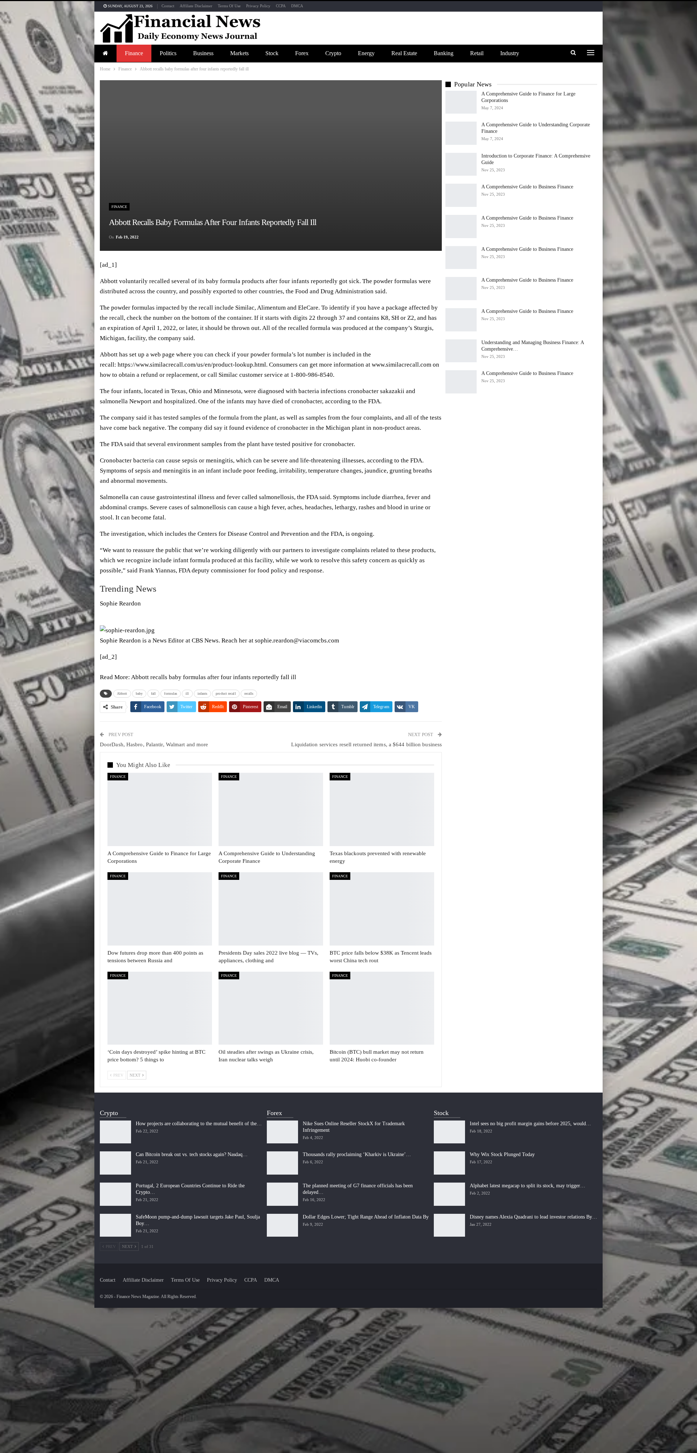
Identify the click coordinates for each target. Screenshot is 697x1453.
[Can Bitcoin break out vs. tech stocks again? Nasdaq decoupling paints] (115, 1163)
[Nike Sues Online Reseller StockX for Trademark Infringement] (282, 1132)
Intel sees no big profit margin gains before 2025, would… (530, 1123)
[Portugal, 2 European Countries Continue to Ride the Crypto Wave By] (115, 1194)
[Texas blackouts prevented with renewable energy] (382, 809)
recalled (159, 281)
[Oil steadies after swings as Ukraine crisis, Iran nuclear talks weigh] (271, 1008)
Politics (168, 53)
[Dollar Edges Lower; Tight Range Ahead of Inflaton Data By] (282, 1225)
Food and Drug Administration (334, 291)
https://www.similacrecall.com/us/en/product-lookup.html (192, 364)
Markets (239, 53)
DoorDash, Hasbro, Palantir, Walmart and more (154, 744)
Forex (302, 53)
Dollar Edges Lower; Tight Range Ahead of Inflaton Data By (366, 1217)
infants (202, 693)
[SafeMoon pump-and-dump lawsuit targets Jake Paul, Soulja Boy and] (115, 1225)
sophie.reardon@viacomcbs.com (297, 640)
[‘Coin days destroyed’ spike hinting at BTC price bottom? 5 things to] (159, 1008)
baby (139, 693)
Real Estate (404, 53)
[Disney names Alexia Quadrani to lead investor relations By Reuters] (449, 1225)
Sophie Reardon (120, 603)
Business (203, 53)
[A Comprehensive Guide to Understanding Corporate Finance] (271, 809)
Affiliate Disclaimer (196, 6)
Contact (168, 6)
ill (187, 693)
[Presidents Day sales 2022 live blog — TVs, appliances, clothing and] (271, 909)
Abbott (122, 693)
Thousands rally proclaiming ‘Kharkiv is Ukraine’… (357, 1154)
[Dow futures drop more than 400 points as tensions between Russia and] (159, 909)
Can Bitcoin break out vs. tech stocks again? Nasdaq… (192, 1154)
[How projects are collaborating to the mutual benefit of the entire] (115, 1132)
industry (509, 53)
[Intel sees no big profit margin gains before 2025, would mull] (449, 1132)
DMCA (297, 6)
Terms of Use (229, 6)
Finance (134, 53)
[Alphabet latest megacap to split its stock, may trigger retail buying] (449, 1194)
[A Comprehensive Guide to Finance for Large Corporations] (159, 809)
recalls (249, 693)
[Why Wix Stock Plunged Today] (449, 1163)
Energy (366, 53)
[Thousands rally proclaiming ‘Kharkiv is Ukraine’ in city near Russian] (282, 1163)
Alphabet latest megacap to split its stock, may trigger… (527, 1185)
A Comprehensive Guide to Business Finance (527, 186)
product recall (226, 693)
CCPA (281, 6)
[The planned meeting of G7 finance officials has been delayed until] (282, 1194)
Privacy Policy (258, 6)
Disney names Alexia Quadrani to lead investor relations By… (533, 1217)
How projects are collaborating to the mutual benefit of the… (199, 1123)
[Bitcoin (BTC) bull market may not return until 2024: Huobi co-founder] (382, 1008)
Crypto (333, 53)
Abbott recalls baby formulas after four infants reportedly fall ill (213, 677)
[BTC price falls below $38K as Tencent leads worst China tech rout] (382, 909)
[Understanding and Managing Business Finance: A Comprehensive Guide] (461, 351)
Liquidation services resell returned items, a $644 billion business (366, 744)
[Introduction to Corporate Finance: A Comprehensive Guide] (461, 164)
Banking (443, 53)
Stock (271, 53)
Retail (477, 53)
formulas (170, 693)
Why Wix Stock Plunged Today (502, 1154)
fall (153, 693)
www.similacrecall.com (401, 364)
